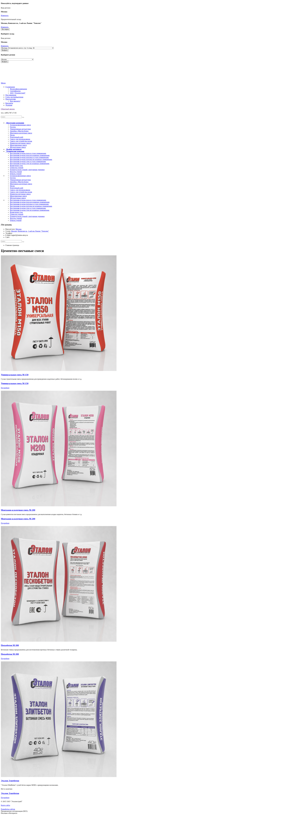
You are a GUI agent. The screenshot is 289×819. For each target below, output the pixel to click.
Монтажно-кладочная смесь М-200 (18, 510)
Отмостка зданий (16, 168)
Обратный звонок (8, 109)
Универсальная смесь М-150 (14, 375)
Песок (12, 135)
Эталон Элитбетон (10, 780)
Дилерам (8, 105)
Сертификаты (15, 91)
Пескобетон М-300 (10, 645)
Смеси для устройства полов (21, 141)
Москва (18, 229)
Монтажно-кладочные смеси (21, 133)
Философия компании (18, 89)
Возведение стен (16, 166)
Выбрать (5, 50)
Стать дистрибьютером (14, 97)
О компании (10, 87)
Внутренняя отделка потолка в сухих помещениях (29, 157)
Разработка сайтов (8, 809)
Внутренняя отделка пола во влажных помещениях (30, 155)
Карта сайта (5, 805)
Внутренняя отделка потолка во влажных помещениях (31, 159)
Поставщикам (10, 95)
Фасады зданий (16, 172)
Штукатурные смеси (18, 147)
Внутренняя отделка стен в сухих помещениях (28, 161)
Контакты (9, 103)
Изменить (4, 15)
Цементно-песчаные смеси (20, 143)
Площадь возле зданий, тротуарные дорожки (27, 170)
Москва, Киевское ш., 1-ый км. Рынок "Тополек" (30, 231)
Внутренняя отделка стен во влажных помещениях (29, 163)
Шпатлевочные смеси (18, 145)
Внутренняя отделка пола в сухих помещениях (28, 153)
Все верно (5, 29)
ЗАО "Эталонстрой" (18, 93)
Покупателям (10, 99)
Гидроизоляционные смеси (20, 125)
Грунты (13, 127)
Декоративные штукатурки (20, 129)
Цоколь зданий (15, 174)
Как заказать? (15, 101)
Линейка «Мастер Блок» (19, 131)
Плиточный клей (16, 137)
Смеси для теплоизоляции (20, 139)
